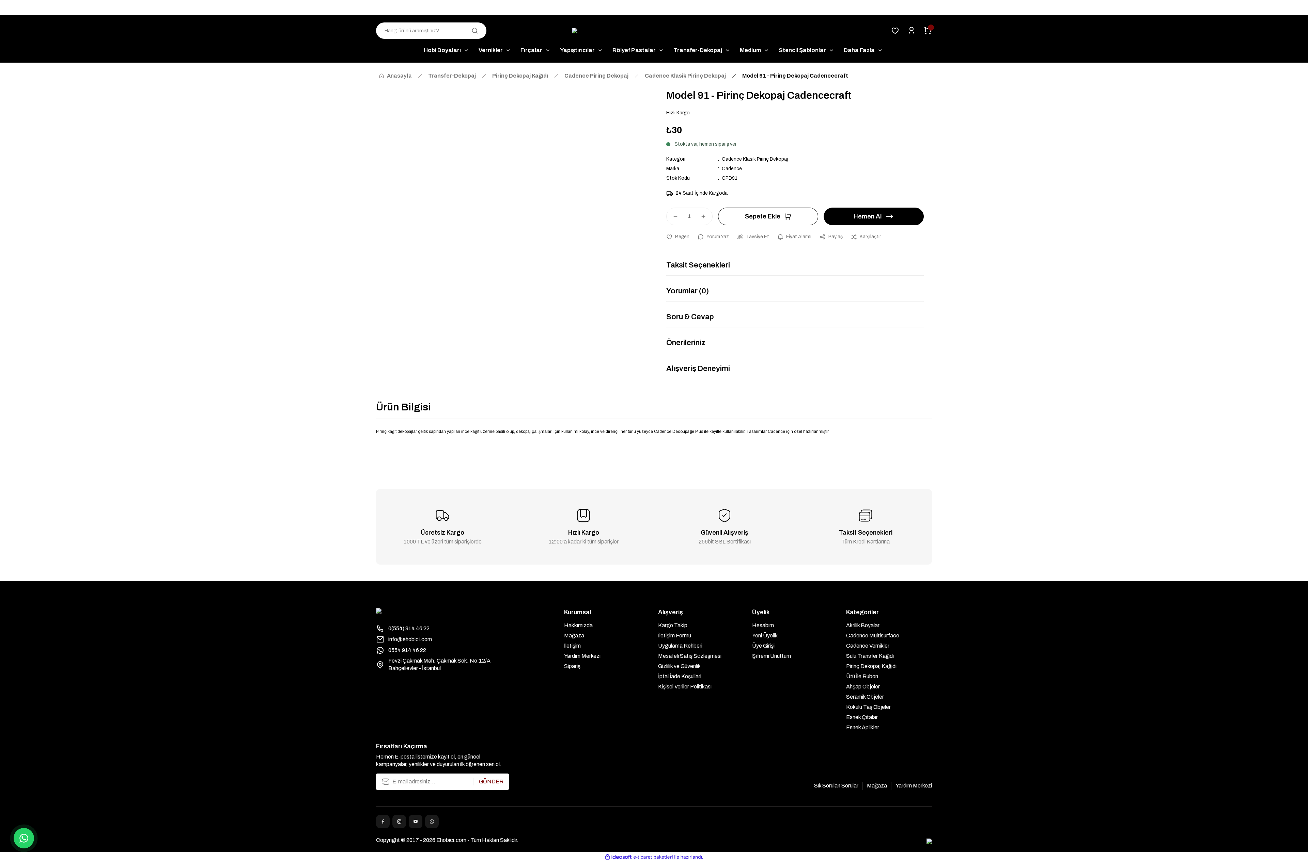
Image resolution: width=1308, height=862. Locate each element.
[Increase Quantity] (706, 216)
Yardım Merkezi (582, 656)
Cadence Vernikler (867, 646)
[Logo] (654, 30)
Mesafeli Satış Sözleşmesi (689, 656)
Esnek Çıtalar (862, 717)
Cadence (732, 168)
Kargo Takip (672, 625)
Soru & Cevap (690, 317)
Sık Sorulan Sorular (836, 785)
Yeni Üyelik (765, 635)
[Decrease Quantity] (672, 216)
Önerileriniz (685, 343)
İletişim (572, 646)
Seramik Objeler (865, 697)
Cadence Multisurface (872, 635)
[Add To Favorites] (677, 236)
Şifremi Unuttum (771, 656)
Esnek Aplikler (862, 727)
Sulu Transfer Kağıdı (870, 656)
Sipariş (572, 666)
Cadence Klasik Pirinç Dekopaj (755, 159)
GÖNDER (491, 781)
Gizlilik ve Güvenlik (679, 666)
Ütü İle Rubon (862, 676)
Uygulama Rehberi (680, 646)
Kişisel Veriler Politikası (685, 686)
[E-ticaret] (653, 857)
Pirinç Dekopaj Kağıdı (871, 666)
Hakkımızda (578, 625)
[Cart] (928, 31)
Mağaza (574, 635)
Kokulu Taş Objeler (868, 707)
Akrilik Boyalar (862, 625)
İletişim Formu (674, 635)
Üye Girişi (763, 646)
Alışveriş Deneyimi (698, 368)
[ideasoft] (618, 857)
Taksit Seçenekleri (698, 265)
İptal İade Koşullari (679, 676)
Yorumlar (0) (687, 291)
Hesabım (763, 625)
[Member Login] (911, 31)
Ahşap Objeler (863, 686)
